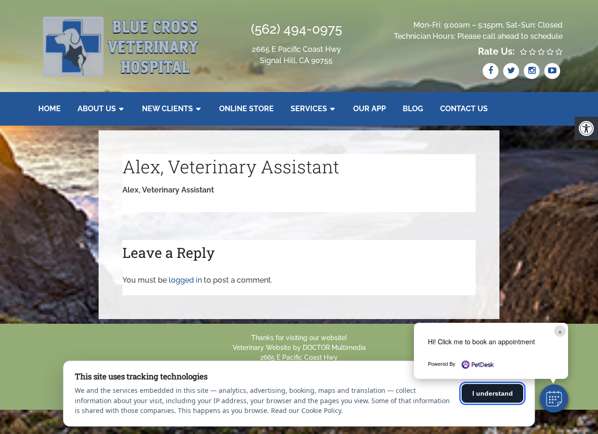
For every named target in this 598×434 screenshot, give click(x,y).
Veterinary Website (262, 347)
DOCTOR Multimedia (334, 347)
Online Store (246, 108)
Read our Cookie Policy (306, 410)
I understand (492, 393)
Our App (369, 108)
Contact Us (464, 108)
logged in (185, 280)
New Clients (167, 108)
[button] (554, 398)
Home (49, 108)
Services (309, 108)
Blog (413, 108)
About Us (97, 108)
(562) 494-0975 (296, 29)
